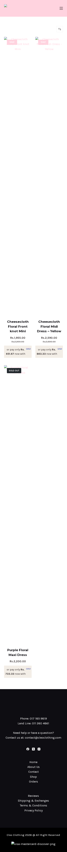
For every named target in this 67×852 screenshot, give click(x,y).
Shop (33, 776)
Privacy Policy (33, 810)
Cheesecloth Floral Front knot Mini (18, 326)
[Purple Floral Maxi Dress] (18, 504)
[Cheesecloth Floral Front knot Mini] (18, 176)
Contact (33, 771)
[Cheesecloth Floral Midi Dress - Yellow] (49, 176)
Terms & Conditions (33, 805)
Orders (33, 781)
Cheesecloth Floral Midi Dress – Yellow (49, 326)
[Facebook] (27, 749)
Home (33, 762)
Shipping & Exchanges (33, 800)
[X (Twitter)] (33, 749)
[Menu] (61, 8)
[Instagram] (39, 749)
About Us (33, 767)
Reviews (33, 796)
